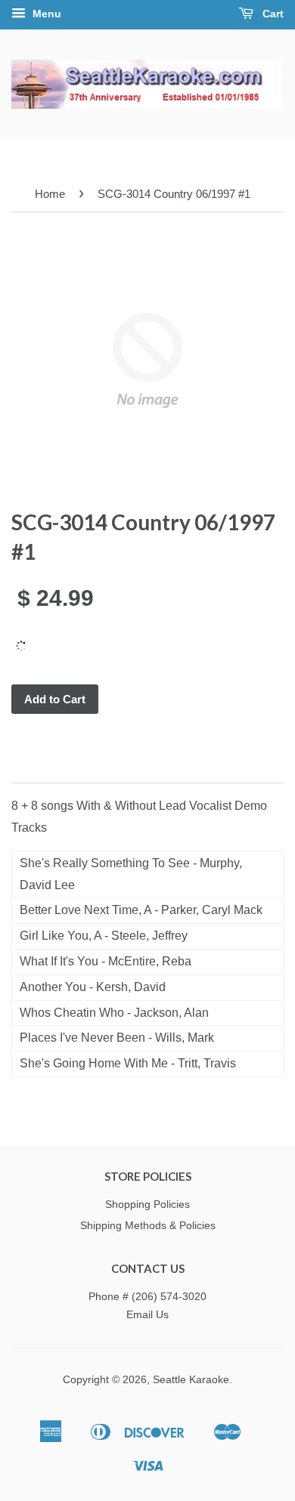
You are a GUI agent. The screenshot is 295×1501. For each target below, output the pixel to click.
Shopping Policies (147, 1204)
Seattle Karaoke (191, 1379)
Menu (45, 14)
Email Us (147, 1314)
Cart (271, 14)
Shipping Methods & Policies (148, 1225)
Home (50, 193)
